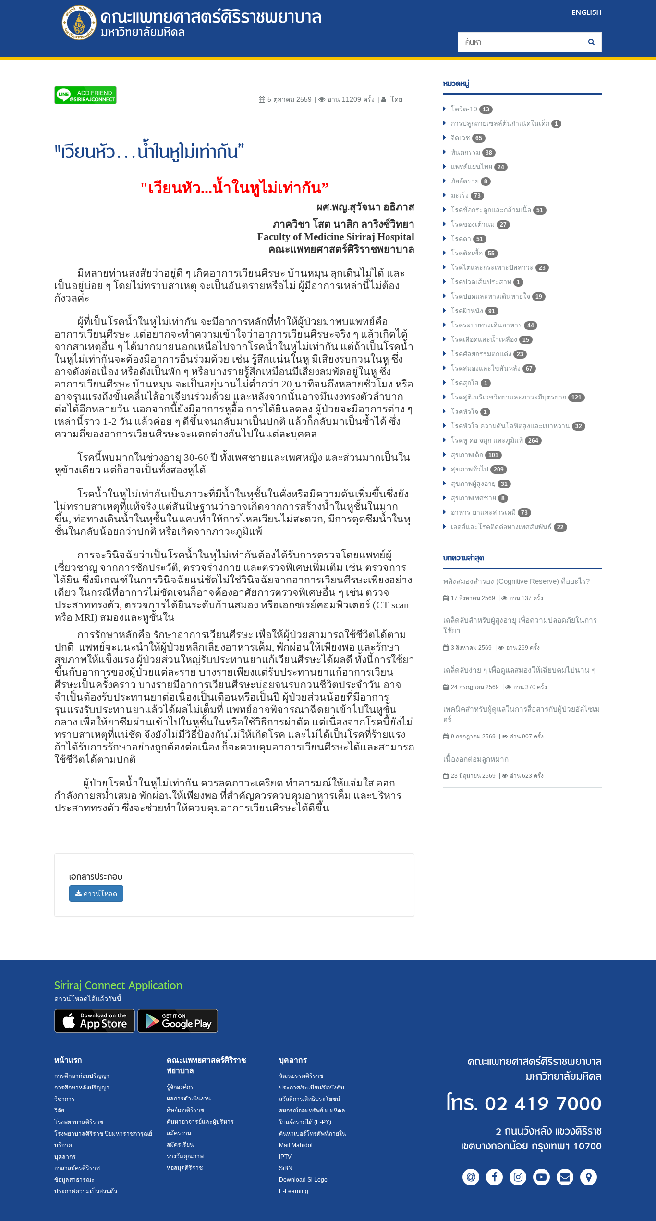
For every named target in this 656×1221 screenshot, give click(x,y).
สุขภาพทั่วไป (477, 469)
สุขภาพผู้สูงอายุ (479, 483)
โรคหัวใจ (469, 411)
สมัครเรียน (180, 1144)
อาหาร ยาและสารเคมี (489, 512)
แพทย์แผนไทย (477, 166)
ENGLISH (587, 12)
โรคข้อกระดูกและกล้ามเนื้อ (497, 210)
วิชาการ (64, 1099)
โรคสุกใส (469, 383)
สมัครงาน (179, 1133)
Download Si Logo (303, 1179)
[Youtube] (541, 1177)
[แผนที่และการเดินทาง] (588, 1177)
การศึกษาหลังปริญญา (81, 1087)
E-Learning (293, 1191)
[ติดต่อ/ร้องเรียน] (565, 1177)
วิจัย (59, 1110)
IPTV (285, 1156)
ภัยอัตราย (469, 181)
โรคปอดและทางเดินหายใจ (496, 296)
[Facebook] (494, 1177)
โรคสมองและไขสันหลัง (492, 368)
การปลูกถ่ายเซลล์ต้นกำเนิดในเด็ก (504, 123)
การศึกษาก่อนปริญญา (81, 1076)
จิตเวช (466, 138)
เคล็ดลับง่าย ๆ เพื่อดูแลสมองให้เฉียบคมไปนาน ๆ (519, 670)
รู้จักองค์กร (180, 1087)
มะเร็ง (466, 195)
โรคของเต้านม (479, 224)
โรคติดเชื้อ (473, 253)
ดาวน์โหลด (99, 893)
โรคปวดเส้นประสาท (485, 282)
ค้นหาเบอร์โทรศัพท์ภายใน (312, 1133)
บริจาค (63, 1145)
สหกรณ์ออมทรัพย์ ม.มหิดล (312, 1110)
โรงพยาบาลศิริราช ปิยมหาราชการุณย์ (103, 1133)
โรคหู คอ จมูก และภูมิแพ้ (494, 440)
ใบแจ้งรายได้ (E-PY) (305, 1122)
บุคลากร (65, 1156)
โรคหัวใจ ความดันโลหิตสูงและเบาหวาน (516, 426)
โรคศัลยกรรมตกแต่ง (487, 354)
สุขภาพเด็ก (474, 455)
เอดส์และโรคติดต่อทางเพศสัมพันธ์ (507, 527)
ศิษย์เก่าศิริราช (185, 1110)
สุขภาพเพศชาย (478, 498)
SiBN (285, 1168)
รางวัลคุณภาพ (185, 1156)
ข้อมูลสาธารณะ (74, 1179)
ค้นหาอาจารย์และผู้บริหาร (200, 1121)
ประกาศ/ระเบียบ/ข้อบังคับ (311, 1087)
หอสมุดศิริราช (185, 1167)
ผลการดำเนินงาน (189, 1098)
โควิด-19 (470, 109)
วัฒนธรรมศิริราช (301, 1076)
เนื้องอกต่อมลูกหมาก (476, 759)
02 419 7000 (543, 1104)
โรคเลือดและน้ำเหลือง (490, 339)
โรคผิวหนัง (473, 310)
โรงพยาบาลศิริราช (78, 1122)
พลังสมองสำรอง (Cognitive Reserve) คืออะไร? (516, 581)
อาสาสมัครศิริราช (77, 1168)
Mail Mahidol (296, 1145)
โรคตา (467, 238)
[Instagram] (518, 1177)
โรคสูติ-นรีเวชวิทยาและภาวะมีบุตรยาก (516, 397)
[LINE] (470, 1177)
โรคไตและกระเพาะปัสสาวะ (498, 267)
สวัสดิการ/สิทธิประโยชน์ (309, 1099)
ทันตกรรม (471, 152)
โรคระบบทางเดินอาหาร (492, 325)
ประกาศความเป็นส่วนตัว (85, 1191)
